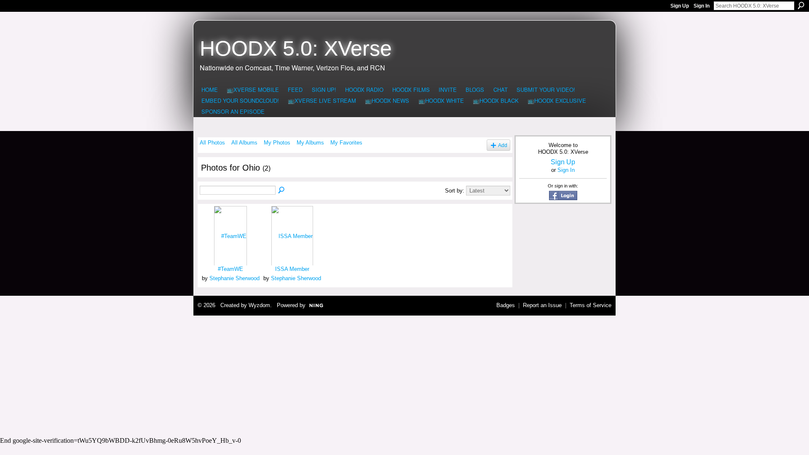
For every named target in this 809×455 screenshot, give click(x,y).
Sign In (702, 6)
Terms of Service (590, 305)
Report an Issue (542, 305)
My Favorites (346, 142)
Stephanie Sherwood (234, 278)
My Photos (277, 142)
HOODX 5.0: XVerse (296, 48)
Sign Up (679, 6)
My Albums (310, 142)
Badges (505, 305)
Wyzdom (259, 305)
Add (502, 145)
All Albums (244, 142)
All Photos (212, 142)
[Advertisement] (404, 375)
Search (801, 5)
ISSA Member (292, 269)
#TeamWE (230, 269)
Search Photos (282, 190)
